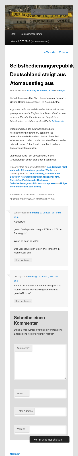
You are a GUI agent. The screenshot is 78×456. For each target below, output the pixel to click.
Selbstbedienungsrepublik (23, 183)
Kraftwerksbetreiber (31, 176)
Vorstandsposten (47, 183)
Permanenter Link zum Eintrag (25, 186)
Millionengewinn (51, 176)
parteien (40, 170)
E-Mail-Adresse (25, 411)
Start (13, 33)
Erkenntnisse (28, 170)
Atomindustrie (52, 173)
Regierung (42, 180)
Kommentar (23, 348)
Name (20, 393)
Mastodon (15, 453)
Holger (61, 90)
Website (21, 429)
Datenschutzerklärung (31, 33)
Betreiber (15, 176)
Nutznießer (15, 180)
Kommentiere (23, 260)
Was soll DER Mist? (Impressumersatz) (30, 41)
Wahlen (49, 170)
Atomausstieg (37, 173)
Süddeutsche (58, 120)
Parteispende (29, 180)
